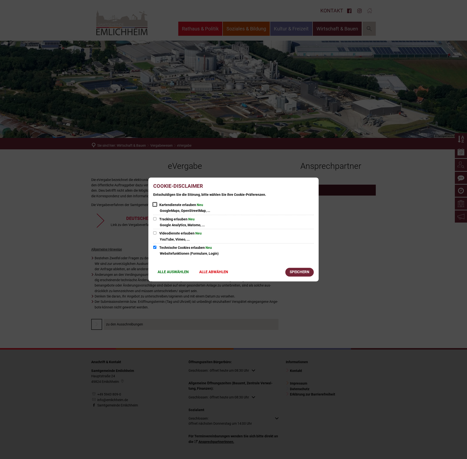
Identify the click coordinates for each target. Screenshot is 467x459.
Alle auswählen (173, 272)
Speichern (299, 272)
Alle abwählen (213, 272)
